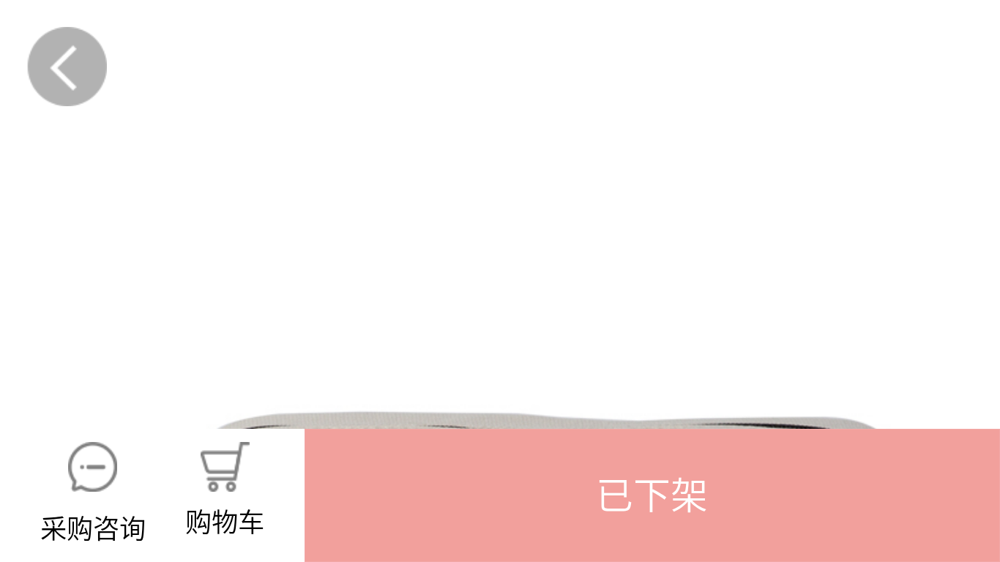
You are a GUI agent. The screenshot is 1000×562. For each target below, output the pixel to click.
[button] (652, 495)
